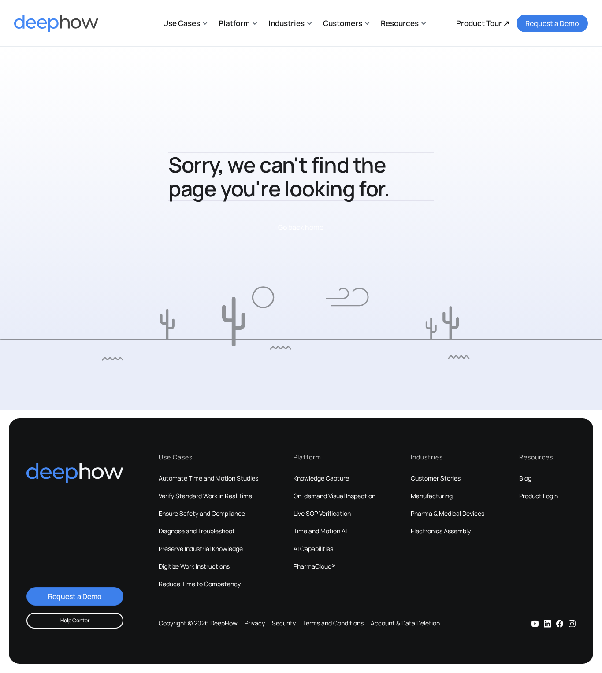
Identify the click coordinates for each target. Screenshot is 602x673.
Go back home (300, 227)
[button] (185, 23)
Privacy (255, 623)
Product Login (538, 495)
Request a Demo (552, 23)
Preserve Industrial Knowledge (201, 548)
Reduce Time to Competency (200, 584)
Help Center (74, 620)
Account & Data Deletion (405, 623)
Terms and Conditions (333, 623)
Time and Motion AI (320, 531)
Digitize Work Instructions (194, 566)
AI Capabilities (313, 548)
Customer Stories (436, 478)
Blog (525, 478)
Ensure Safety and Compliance (202, 513)
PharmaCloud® (314, 566)
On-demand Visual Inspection (334, 495)
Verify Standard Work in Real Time (205, 495)
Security (284, 623)
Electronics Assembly (441, 531)
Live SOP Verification (322, 513)
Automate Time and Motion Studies (208, 478)
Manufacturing (432, 495)
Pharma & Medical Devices (447, 513)
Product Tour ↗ (482, 23)
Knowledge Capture (321, 478)
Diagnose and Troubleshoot (197, 531)
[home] (56, 23)
